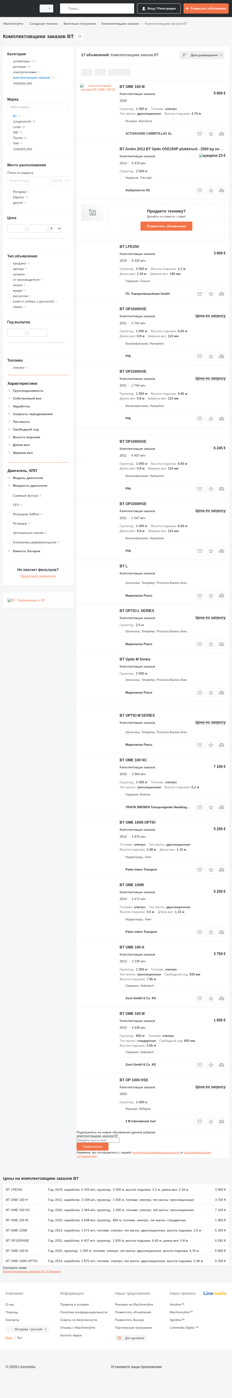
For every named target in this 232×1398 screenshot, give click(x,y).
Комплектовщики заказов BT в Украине (32, 1271)
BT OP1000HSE (133, 309)
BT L (124, 566)
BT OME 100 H (132, 947)
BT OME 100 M (132, 87)
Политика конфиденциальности (83, 1312)
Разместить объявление (166, 226)
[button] (211, 134)
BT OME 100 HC (133, 760)
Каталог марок (71, 1335)
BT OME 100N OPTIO (137, 822)
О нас (10, 1304)
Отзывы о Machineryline (77, 1327)
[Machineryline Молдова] (19, 8)
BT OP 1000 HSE (134, 1080)
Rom (9, 1338)
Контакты (12, 1320)
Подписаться (92, 1146)
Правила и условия (74, 1304)
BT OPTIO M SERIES (137, 715)
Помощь (12, 1312)
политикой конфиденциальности (156, 1152)
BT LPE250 (129, 247)
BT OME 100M (132, 885)
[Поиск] (64, 8)
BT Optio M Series (135, 659)
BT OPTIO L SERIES (137, 611)
